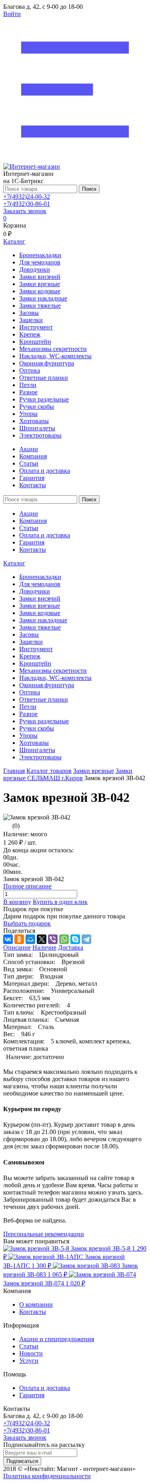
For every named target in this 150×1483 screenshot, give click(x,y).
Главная (14, 770)
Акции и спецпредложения (56, 1339)
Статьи (28, 463)
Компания (33, 456)
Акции (28, 449)
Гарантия (31, 477)
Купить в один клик (60, 901)
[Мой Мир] (30, 939)
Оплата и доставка (44, 470)
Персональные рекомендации (43, 1234)
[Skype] (75, 939)
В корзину (17, 901)
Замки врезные (93, 770)
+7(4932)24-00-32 (26, 196)
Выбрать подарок (27, 923)
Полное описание (27, 886)
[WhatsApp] (64, 939)
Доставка (70, 947)
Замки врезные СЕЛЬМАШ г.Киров (67, 774)
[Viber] (53, 939)
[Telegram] (86, 939)
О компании (36, 1304)
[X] (41, 939)
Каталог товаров (49, 770)
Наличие (44, 947)
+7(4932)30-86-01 (26, 203)
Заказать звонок (24, 211)
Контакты (32, 485)
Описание (17, 947)
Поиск (89, 189)
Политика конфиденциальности (47, 1476)
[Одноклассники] (19, 939)
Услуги (28, 1360)
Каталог (14, 563)
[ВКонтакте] (8, 939)
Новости (31, 1353)
